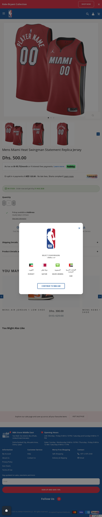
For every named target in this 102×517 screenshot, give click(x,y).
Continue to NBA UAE (51, 286)
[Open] (6, 510)
